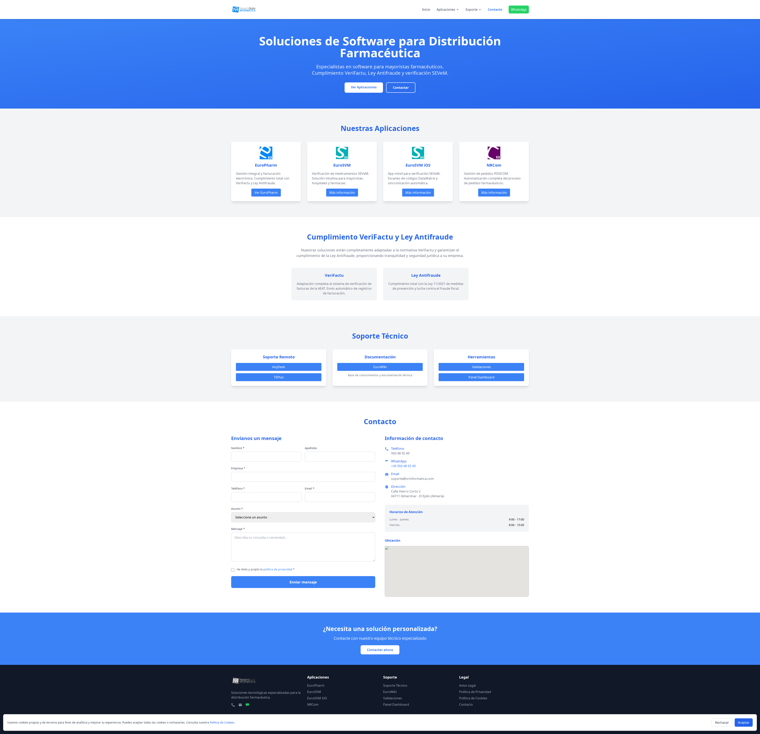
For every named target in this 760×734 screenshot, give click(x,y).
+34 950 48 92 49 (403, 466)
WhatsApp (518, 9)
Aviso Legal (467, 685)
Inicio (426, 9)
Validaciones (481, 367)
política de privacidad (277, 569)
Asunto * (237, 509)
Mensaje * (238, 529)
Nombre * (237, 448)
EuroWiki (380, 367)
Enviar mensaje (303, 582)
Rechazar (722, 722)
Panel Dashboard (481, 377)
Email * (309, 488)
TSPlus (279, 377)
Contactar (401, 87)
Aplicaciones (446, 9)
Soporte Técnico (395, 685)
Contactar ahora (380, 650)
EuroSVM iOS (317, 698)
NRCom (312, 704)
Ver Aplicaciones (364, 87)
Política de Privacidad (475, 692)
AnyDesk (278, 367)
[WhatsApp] (247, 705)
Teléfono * (238, 488)
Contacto (495, 9)
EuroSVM (314, 692)
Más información (342, 192)
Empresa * (238, 468)
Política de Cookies (473, 698)
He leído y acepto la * (265, 569)
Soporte (472, 9)
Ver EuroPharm (266, 192)
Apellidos (311, 448)
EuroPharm (315, 685)
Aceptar (744, 722)
